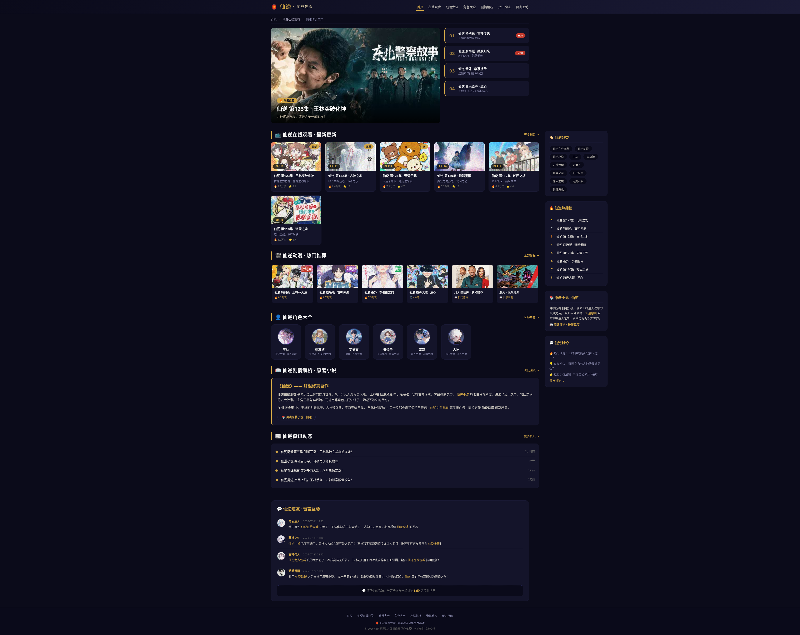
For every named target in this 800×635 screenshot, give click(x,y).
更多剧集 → (531, 134)
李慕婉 (591, 157)
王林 (575, 157)
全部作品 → (531, 255)
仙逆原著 (591, 313)
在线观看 (434, 7)
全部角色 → (531, 317)
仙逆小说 (463, 394)
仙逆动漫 (583, 149)
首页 (420, 7)
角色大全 (469, 7)
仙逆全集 (577, 173)
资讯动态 (504, 7)
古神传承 (558, 165)
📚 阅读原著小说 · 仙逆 (296, 417)
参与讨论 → (557, 380)
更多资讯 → (531, 436)
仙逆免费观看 (439, 407)
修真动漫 (558, 173)
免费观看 (577, 181)
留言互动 (522, 7)
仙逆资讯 (558, 189)
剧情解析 (487, 7)
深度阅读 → (531, 370)
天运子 (576, 165)
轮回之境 (558, 181)
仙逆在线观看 (291, 19)
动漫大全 (452, 7)
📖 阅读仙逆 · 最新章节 (564, 324)
